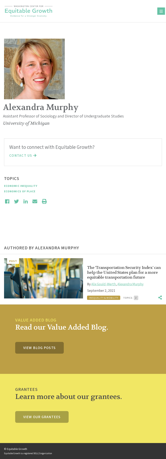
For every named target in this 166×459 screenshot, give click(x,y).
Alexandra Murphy (130, 284)
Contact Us (21, 155)
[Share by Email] (34, 201)
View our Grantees (42, 417)
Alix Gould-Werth (103, 284)
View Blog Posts (39, 347)
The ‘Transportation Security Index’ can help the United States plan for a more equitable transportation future (124, 272)
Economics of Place (19, 191)
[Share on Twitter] (16, 201)
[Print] (44, 201)
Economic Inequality (21, 186)
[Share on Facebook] (7, 201)
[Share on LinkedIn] (25, 201)
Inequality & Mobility (103, 297)
